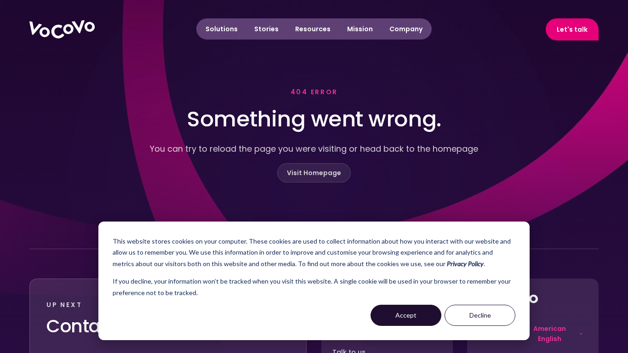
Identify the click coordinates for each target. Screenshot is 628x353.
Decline (480, 315)
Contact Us (94, 326)
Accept (406, 315)
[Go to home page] (62, 29)
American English (549, 333)
